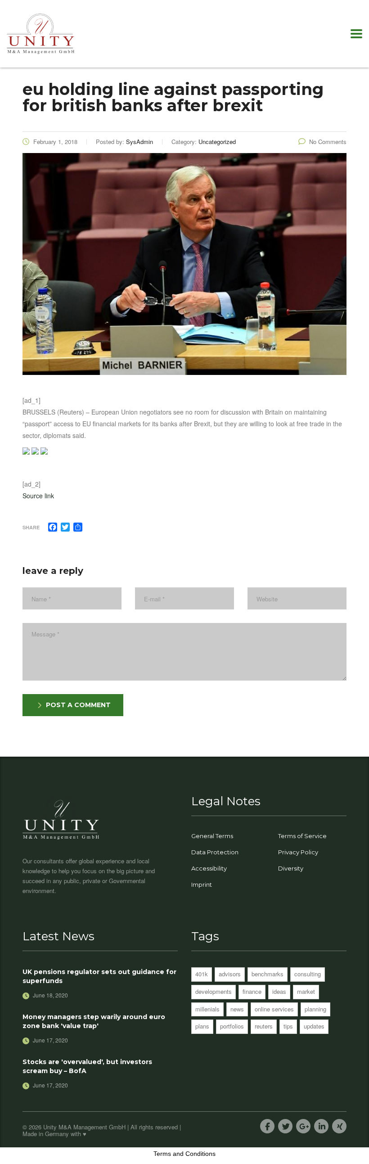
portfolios (232, 1026)
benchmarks (268, 974)
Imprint (201, 884)
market (306, 991)
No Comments (327, 141)
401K (201, 974)
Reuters (264, 1026)
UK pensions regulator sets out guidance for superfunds (99, 976)
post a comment (78, 705)
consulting (307, 974)
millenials (207, 1009)
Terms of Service (302, 835)
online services (274, 1009)
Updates (314, 1026)
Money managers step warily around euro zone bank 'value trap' (93, 1021)
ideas (279, 991)
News (237, 1009)
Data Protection (214, 852)
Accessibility (209, 868)
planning (315, 1009)
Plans (202, 1026)
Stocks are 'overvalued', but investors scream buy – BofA (87, 1066)
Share (31, 527)
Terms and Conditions (184, 1153)
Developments (213, 991)
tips (288, 1026)
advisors (230, 974)
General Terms (212, 835)
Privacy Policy (298, 852)
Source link (38, 495)
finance (252, 991)
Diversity (290, 868)
